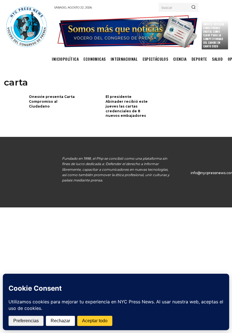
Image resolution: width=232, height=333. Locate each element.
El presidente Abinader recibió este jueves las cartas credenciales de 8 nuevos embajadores (127, 106)
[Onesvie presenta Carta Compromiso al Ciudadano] (14, 104)
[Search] (193, 7)
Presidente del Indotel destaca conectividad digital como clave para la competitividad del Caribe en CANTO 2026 (213, 33)
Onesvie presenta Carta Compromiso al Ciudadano (52, 101)
